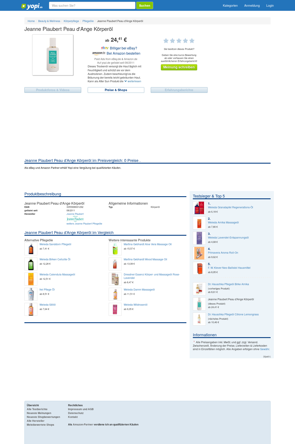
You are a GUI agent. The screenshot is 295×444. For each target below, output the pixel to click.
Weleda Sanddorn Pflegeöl (55, 244)
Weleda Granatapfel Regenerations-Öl (230, 207)
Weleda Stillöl (48, 304)
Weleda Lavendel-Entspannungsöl (228, 237)
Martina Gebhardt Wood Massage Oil (145, 259)
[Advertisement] (147, 125)
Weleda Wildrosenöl (136, 304)
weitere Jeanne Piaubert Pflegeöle (84, 223)
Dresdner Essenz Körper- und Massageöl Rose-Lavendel (152, 276)
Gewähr (264, 349)
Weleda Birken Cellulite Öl (55, 259)
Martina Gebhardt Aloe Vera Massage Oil (148, 244)
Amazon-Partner (83, 424)
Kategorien (230, 5)
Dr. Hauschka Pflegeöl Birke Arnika (228, 284)
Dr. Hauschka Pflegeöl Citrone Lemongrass (233, 314)
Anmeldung (252, 5)
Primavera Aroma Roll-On (223, 252)
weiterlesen (134, 81)
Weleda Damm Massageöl (139, 289)
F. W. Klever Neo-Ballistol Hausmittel (229, 267)
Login (270, 5)
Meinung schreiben (179, 67)
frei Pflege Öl (47, 289)
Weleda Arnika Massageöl (223, 222)
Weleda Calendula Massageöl (57, 274)
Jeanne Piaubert (75, 213)
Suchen (144, 5)
